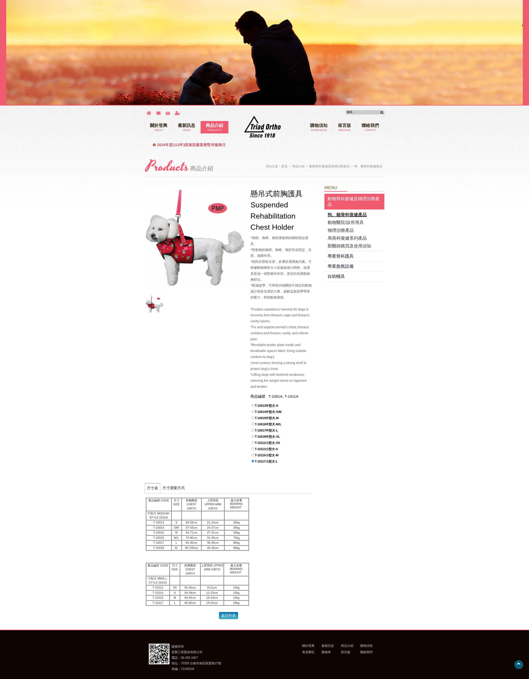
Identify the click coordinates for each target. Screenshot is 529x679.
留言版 (344, 127)
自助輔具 (336, 276)
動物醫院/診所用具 (346, 222)
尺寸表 (152, 488)
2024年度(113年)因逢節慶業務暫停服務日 (191, 145)
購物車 (326, 652)
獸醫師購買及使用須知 (349, 246)
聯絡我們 (370, 127)
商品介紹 (214, 127)
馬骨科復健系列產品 (347, 238)
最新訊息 (186, 127)
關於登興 (158, 127)
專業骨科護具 (341, 256)
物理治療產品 (341, 230)
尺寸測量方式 (173, 488)
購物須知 (319, 127)
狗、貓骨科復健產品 (368, 166)
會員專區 (308, 652)
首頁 (284, 166)
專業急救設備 (341, 266)
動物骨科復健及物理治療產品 (329, 166)
